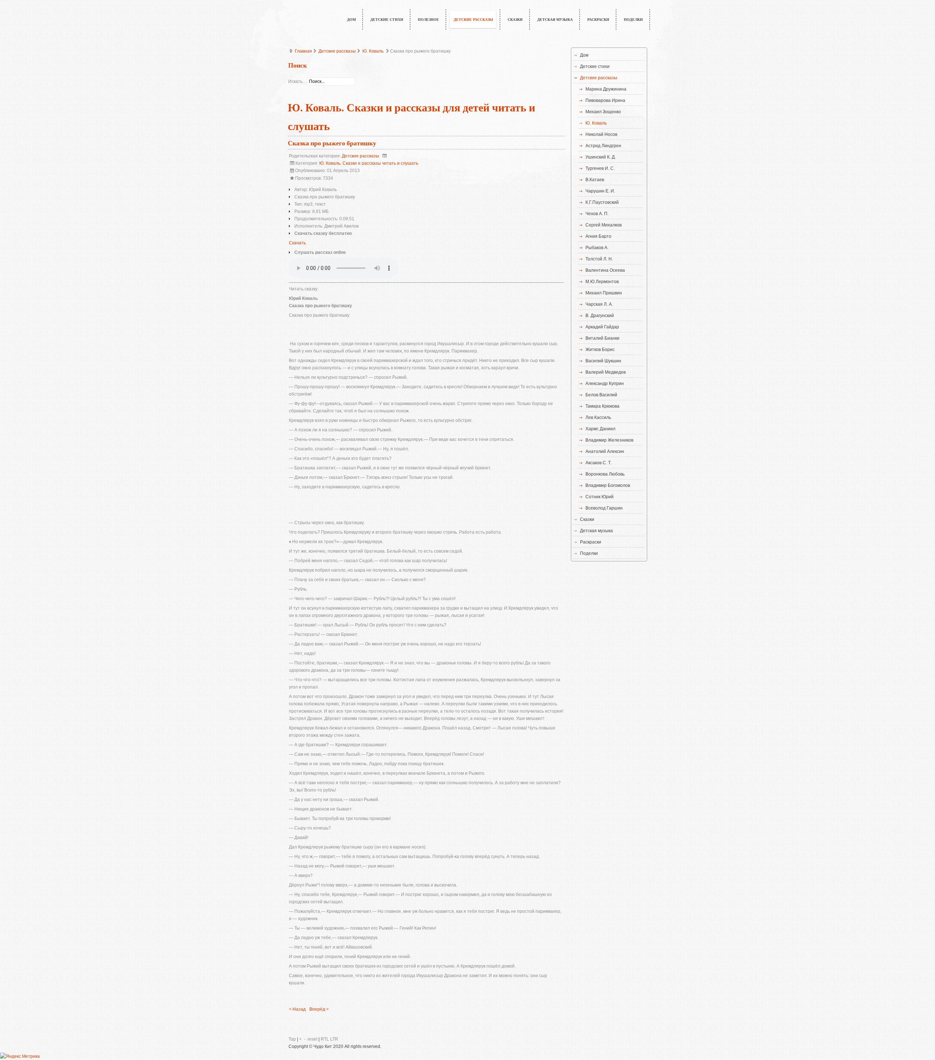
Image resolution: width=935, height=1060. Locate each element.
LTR (334, 1039)
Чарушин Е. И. (600, 191)
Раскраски (590, 542)
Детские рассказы (337, 51)
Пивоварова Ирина (605, 100)
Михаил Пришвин (603, 292)
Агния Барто (598, 236)
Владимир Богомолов (607, 485)
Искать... (297, 81)
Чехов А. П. (596, 213)
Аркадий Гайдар (602, 326)
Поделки (589, 553)
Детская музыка (596, 530)
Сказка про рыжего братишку (332, 143)
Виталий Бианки (602, 338)
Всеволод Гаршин (604, 508)
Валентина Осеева (605, 270)
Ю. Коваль (372, 51)
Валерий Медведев (605, 372)
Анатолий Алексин (604, 451)
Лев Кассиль (598, 417)
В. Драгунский (599, 315)
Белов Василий (601, 394)
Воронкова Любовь (605, 474)
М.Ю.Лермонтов (602, 281)
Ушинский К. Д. (600, 157)
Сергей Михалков (603, 225)
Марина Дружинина (605, 89)
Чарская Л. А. (599, 304)
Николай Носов (601, 134)
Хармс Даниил (600, 428)
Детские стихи (595, 66)
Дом (584, 55)
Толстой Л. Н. (599, 259)
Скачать (297, 242)
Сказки (587, 519)
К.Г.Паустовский (602, 202)
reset (312, 1039)
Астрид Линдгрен (603, 145)
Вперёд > (319, 1009)
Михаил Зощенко (603, 111)
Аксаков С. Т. (598, 462)
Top (292, 1039)
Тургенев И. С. (600, 168)
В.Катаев (594, 179)
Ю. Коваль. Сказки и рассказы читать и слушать (368, 163)
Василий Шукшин (603, 360)
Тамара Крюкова (602, 406)
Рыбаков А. (596, 247)
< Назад (297, 1009)
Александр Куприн (604, 383)
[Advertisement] (426, 504)
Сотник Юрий (599, 496)
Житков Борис (600, 349)
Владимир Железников (609, 440)
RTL (325, 1039)
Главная (303, 51)
